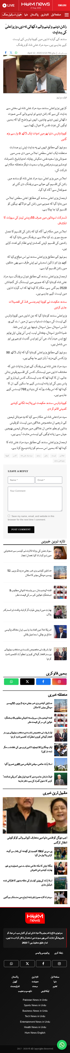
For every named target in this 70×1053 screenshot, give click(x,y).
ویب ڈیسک (62, 53)
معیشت (35, 982)
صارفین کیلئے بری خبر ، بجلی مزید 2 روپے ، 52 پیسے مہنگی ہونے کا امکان (29, 573)
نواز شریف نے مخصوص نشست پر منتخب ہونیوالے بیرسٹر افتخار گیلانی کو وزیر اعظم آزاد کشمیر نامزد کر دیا (27, 654)
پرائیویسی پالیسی (42, 953)
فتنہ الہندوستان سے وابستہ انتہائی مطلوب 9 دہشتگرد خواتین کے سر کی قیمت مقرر (30, 593)
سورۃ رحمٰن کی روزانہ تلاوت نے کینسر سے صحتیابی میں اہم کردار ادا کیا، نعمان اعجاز (27, 553)
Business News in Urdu (35, 1010)
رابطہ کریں (58, 953)
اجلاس (62, 455)
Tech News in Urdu (35, 1016)
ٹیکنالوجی (45, 991)
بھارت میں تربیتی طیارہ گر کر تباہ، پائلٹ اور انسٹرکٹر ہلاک (27, 612)
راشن (46, 455)
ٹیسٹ (54, 455)
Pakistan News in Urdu (35, 999)
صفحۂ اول (56, 15)
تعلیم (55, 986)
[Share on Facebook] (5, 52)
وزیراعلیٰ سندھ (59, 460)
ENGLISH (62, 5)
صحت (35, 986)
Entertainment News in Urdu (35, 1021)
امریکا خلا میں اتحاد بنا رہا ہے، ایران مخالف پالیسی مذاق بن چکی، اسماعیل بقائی (28, 632)
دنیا (26, 15)
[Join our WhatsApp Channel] (62, 1045)
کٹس (15, 455)
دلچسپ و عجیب (25, 991)
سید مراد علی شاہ (27, 455)
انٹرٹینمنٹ (15, 986)
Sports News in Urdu (35, 1005)
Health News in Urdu (35, 1027)
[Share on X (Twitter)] (10, 52)
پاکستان (34, 15)
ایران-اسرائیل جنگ (11, 15)
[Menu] (66, 16)
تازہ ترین (45, 15)
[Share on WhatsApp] (16, 52)
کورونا (7, 455)
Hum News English (35, 1032)
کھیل (15, 982)
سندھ (38, 455)
